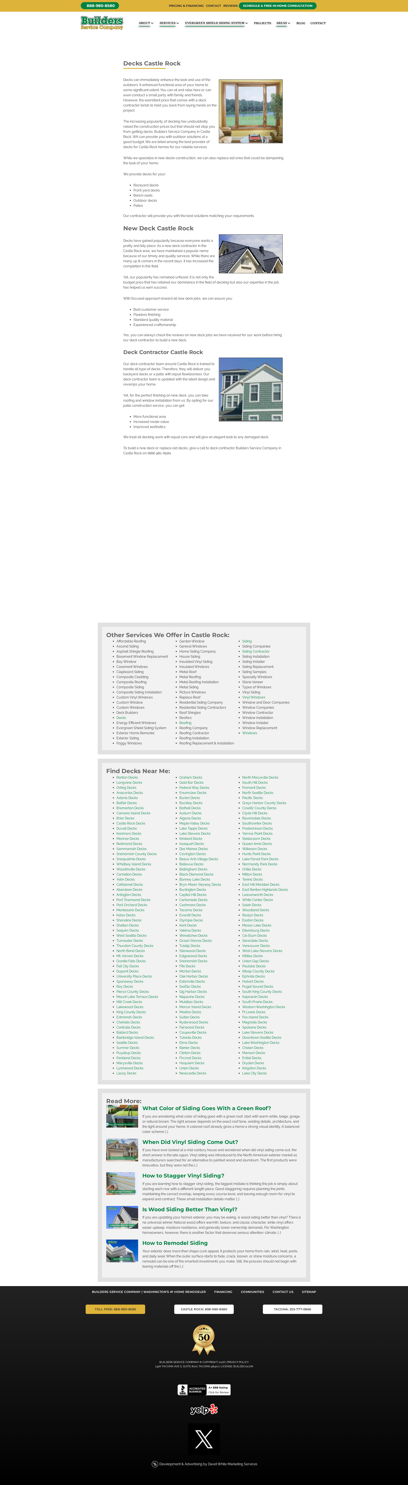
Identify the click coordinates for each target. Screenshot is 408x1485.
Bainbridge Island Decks (135, 1038)
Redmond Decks (129, 844)
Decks (121, 718)
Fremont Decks (254, 788)
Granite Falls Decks (131, 961)
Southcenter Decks (257, 823)
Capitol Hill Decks (193, 895)
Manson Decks (253, 1053)
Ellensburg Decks (256, 930)
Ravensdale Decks (256, 818)
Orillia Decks (251, 869)
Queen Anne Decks (257, 844)
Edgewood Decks (193, 956)
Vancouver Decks (256, 946)
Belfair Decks (126, 803)
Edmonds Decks (129, 1017)
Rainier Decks (189, 1048)
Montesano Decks (130, 910)
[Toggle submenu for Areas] (289, 23)
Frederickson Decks (257, 828)
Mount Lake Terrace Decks (137, 997)
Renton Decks (127, 777)
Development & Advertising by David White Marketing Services (208, 1464)
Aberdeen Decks (129, 890)
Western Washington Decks (263, 1007)
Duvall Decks (126, 828)
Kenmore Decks (128, 834)
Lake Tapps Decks (193, 828)
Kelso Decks (126, 915)
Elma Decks (188, 1043)
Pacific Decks (252, 798)
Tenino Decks (252, 879)
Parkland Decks (128, 1058)
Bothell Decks (190, 808)
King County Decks (131, 1012)
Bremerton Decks (130, 808)
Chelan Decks (253, 1048)
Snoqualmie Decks (131, 859)
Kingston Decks (254, 1068)
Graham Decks (190, 777)
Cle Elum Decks (254, 936)
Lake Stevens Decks (195, 834)
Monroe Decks (127, 839)
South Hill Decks (255, 783)
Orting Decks (126, 788)
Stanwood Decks (192, 951)
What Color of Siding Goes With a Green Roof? (206, 1108)
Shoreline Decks (129, 920)
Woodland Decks (255, 910)
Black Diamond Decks (196, 874)
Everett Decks (190, 915)
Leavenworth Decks (257, 895)
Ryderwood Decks (193, 1022)
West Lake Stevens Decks (262, 951)
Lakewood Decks (129, 1007)
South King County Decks (262, 992)
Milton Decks (252, 874)
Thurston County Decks (134, 946)
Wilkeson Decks (254, 849)
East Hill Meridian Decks (260, 885)
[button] (100, 5)
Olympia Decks (191, 920)
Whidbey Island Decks (133, 864)
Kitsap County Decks (258, 971)
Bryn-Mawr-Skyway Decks (200, 885)
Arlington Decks (128, 895)
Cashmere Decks (192, 905)
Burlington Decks (192, 890)
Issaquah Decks (191, 844)
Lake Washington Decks (260, 1043)
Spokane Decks (254, 1027)
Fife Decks (187, 966)
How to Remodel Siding (175, 1243)
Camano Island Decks (133, 813)
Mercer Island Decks (195, 1007)
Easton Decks (253, 920)
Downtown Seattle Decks (261, 1038)
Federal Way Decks (194, 788)
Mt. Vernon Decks (129, 956)
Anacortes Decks (129, 793)
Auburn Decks (190, 813)
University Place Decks (134, 976)
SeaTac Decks (190, 987)
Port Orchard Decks (131, 905)
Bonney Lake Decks (194, 879)
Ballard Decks (127, 1032)
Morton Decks (190, 971)
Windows (249, 733)
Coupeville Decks (193, 1032)
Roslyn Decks (252, 915)
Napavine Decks (192, 997)
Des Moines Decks (193, 849)
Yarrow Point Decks (257, 834)
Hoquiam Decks (191, 1063)
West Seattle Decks (131, 936)
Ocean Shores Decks (195, 941)
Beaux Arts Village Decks (198, 859)
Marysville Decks (129, 1063)
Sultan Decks (189, 1017)
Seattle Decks (127, 1043)
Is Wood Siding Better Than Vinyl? (189, 1209)
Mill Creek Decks (129, 1002)
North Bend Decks (130, 951)
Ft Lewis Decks (253, 1012)
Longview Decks (129, 783)
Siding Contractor (256, 651)
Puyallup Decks (128, 1053)
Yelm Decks (125, 879)
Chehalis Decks (128, 1022)
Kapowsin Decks (255, 997)
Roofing (185, 723)
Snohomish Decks (193, 961)
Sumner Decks (127, 1048)
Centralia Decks (128, 1027)
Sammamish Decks (131, 849)
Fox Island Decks (255, 1017)
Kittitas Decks (252, 956)
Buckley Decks (191, 803)
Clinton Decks (190, 1053)
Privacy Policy (238, 1362)
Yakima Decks (190, 930)
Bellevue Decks (191, 864)
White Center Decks (257, 900)
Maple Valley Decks (194, 823)
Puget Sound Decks (257, 987)
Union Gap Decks (255, 961)
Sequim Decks (127, 930)
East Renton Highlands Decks (265, 890)
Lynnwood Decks (129, 1068)
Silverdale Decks (255, 941)
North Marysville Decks (260, 777)
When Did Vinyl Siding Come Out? (190, 1142)
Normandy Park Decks (260, 864)
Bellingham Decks (193, 869)
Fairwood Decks (191, 1027)
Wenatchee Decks (193, 936)
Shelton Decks (127, 925)
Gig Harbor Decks (193, 992)
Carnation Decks (129, 874)
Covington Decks (192, 854)
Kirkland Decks (190, 839)
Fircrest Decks (190, 1058)
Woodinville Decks (130, 869)
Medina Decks (190, 1012)
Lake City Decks (254, 1073)
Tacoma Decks (191, 910)
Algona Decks (190, 818)
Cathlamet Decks (129, 885)
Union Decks (189, 1068)
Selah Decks (251, 905)
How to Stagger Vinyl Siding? (183, 1175)
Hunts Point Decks (256, 854)
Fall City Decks (127, 966)
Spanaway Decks (129, 981)
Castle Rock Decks (130, 823)
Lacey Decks (126, 1073)
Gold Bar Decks (191, 783)
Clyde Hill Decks (255, 813)
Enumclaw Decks (193, 793)
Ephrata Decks (253, 976)
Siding (247, 641)
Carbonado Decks (193, 900)
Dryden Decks (253, 1063)
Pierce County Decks (132, 992)
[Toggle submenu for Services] (177, 23)
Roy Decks (124, 987)
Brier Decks (125, 818)
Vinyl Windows (253, 697)
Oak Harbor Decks (193, 976)
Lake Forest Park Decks (260, 859)
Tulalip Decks (189, 946)
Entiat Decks (251, 1058)
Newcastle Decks (192, 1073)
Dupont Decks (127, 971)
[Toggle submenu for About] (152, 23)
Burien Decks (189, 798)
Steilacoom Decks (256, 839)
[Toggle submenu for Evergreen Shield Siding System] (246, 23)
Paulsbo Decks (254, 966)
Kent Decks (188, 925)
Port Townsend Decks (133, 900)
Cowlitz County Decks (259, 808)
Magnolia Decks (254, 1022)
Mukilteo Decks (191, 1002)
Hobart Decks (253, 981)
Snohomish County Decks (136, 854)
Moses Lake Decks (256, 925)
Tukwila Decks (190, 1038)
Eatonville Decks (192, 981)
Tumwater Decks (129, 941)
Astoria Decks (127, 798)
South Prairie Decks (257, 1002)
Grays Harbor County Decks (264, 803)
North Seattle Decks (257, 793)
